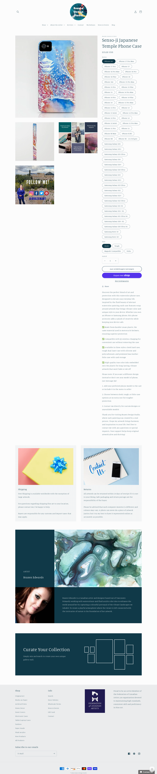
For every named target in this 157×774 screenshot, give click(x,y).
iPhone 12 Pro (110, 118)
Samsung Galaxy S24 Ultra (114, 170)
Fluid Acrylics (20, 732)
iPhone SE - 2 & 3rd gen (128, 139)
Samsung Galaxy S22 (112, 190)
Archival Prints (21, 704)
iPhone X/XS (127, 134)
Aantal (104, 256)
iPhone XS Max (110, 134)
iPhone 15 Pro (110, 87)
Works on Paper (21, 700)
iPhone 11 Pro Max (130, 123)
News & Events (53, 708)
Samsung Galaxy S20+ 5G (114, 221)
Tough (117, 246)
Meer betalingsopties (122, 281)
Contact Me (147, 772)
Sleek (106, 246)
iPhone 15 (108, 92)
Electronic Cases (21, 716)
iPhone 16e (108, 82)
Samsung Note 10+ (111, 237)
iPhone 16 (126, 77)
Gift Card (51, 712)
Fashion (18, 724)
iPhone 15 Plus (127, 87)
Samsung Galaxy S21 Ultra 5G (116, 216)
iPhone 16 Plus (110, 77)
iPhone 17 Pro (110, 66)
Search (50, 696)
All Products (19, 740)
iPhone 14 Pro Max (125, 92)
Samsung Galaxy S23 (112, 175)
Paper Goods (20, 728)
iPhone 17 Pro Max (126, 61)
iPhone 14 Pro (110, 97)
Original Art (19, 696)
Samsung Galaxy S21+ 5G (114, 211)
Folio (129, 251)
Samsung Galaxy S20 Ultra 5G (116, 226)
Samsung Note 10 (111, 232)
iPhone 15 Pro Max (126, 82)
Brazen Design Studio (80, 773)
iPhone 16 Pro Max (111, 72)
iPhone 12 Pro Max (130, 113)
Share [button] (107, 286)
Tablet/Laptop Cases (23, 720)
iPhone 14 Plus (127, 97)
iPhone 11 (126, 128)
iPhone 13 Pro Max (125, 103)
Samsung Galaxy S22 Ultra (114, 201)
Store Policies (53, 700)
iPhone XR (108, 139)
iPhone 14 (108, 103)
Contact (51, 716)
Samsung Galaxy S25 (112, 144)
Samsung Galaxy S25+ (112, 149)
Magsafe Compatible (112, 251)
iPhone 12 (126, 118)
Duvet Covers (20, 712)
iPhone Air (108, 61)
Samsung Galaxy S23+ (112, 180)
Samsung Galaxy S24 (112, 159)
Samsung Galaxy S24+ (112, 164)
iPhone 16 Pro (131, 72)
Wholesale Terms (54, 704)
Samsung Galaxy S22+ (112, 195)
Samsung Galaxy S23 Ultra (114, 185)
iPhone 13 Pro (110, 108)
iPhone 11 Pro (110, 128)
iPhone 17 (126, 66)
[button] (17, 11)
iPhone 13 (126, 108)
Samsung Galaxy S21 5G (113, 206)
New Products (20, 736)
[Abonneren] (54, 753)
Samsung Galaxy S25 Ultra (114, 154)
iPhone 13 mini (110, 113)
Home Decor (20, 708)
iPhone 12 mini (110, 123)
